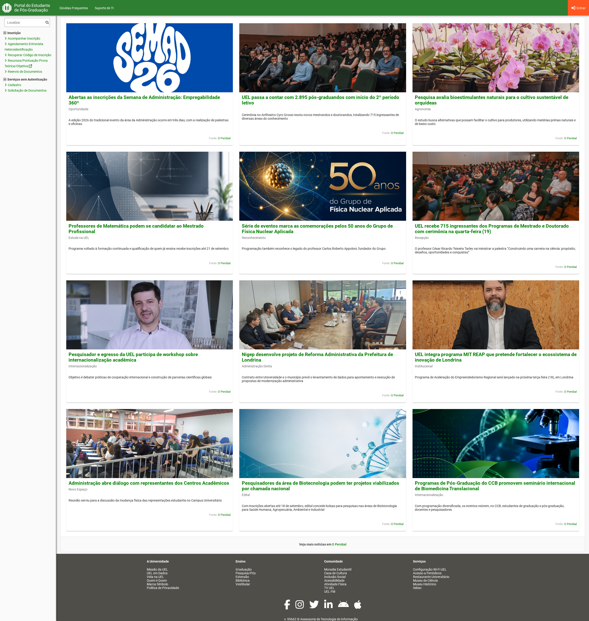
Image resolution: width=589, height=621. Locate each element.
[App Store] (357, 607)
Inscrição (14, 33)
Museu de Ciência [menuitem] (425, 580)
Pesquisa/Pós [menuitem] (246, 573)
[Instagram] (300, 607)
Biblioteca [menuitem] (243, 580)
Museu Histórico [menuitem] (424, 584)
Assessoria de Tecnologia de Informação (329, 619)
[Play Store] (343, 607)
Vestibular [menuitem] (243, 584)
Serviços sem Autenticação (27, 79)
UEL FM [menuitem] (329, 591)
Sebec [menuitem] (417, 588)
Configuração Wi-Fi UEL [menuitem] (430, 569)
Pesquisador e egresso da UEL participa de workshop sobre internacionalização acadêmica (133, 357)
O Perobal (224, 138)
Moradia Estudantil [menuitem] (337, 569)
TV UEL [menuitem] (329, 588)
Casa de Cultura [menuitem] (335, 573)
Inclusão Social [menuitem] (335, 577)
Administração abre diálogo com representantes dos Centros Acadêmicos (149, 483)
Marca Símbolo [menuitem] (157, 584)
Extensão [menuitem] (242, 577)
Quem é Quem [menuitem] (157, 580)
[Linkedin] (328, 607)
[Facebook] (287, 607)
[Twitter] (314, 607)
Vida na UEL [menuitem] (155, 577)
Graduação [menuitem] (244, 569)
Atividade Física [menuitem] (335, 584)
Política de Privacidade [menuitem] (163, 588)
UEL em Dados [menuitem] (157, 573)
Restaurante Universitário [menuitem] (431, 577)
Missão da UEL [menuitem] (157, 569)
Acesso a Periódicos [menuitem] (427, 573)
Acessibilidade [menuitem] (334, 580)
